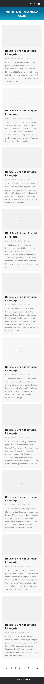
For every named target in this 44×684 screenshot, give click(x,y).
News (7, 58)
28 (37, 668)
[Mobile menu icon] (39, 3)
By (16, 58)
